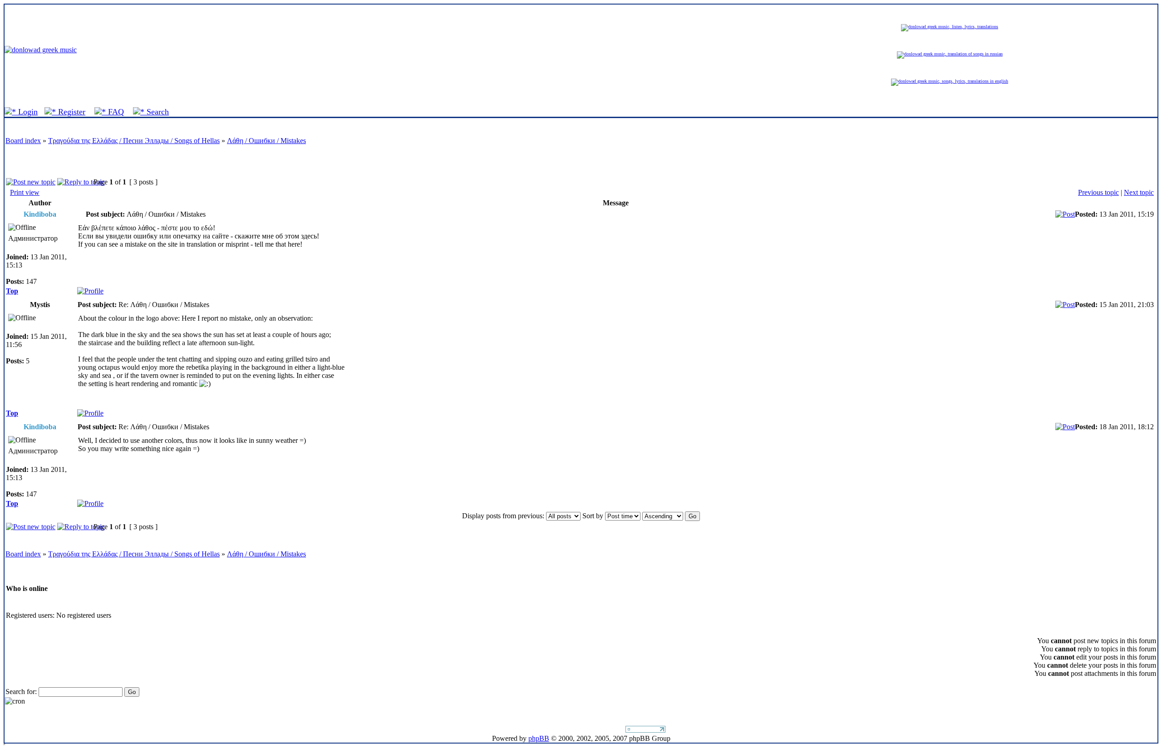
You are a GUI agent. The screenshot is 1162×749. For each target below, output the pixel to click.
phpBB (538, 738)
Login (27, 111)
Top (12, 291)
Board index (23, 140)
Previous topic (1098, 192)
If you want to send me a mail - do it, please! (560, 730)
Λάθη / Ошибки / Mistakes (266, 140)
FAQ (115, 111)
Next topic (1139, 192)
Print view (24, 192)
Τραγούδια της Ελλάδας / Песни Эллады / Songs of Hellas (134, 140)
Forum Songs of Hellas (443, 50)
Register (70, 111)
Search (156, 111)
